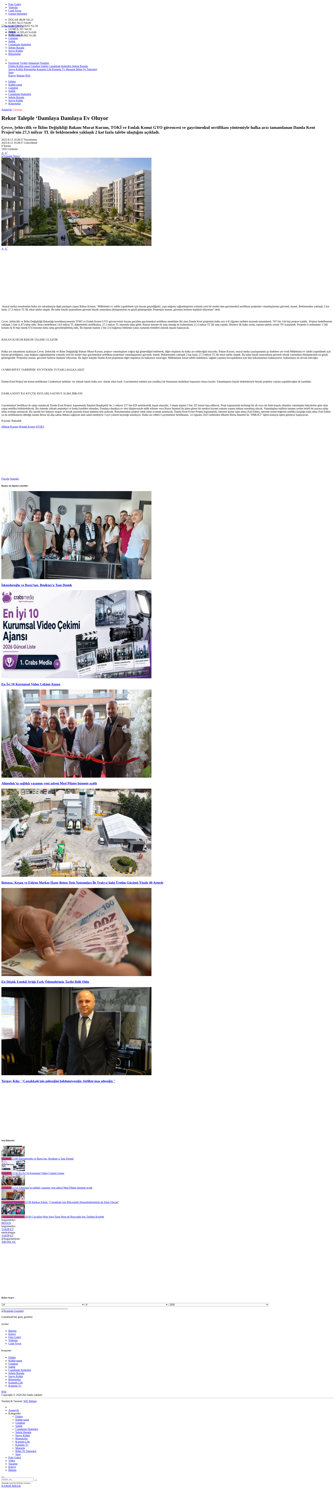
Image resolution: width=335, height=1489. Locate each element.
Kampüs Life (43, 69)
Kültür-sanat (15, 35)
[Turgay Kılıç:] (76, 1074)
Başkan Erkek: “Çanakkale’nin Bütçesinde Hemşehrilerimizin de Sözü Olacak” (72, 1202)
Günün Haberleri (17, 13)
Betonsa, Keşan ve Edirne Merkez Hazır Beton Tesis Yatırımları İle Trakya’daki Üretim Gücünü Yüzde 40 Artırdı (82, 882)
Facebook (13, 63)
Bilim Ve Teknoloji (86, 69)
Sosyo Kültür (15, 50)
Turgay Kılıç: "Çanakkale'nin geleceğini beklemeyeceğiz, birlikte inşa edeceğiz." (58, 1081)
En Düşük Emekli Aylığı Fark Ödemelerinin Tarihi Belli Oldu (45, 982)
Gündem (13, 38)
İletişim (21, 75)
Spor (11, 72)
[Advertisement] (106, 277)
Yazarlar (12, 1463)
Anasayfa (6, 109)
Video (11, 1460)
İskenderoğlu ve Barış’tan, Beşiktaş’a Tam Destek (36, 585)
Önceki (5, 478)
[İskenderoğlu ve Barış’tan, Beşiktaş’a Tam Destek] (76, 578)
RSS (27, 75)
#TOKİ (40, 426)
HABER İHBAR (11, 1485)
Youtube (44, 63)
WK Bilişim (30, 1401)
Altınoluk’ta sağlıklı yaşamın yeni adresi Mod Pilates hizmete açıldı (49, 783)
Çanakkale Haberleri (19, 44)
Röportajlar (14, 53)
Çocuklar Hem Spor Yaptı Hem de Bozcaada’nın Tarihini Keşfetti (64, 1216)
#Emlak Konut (27, 426)
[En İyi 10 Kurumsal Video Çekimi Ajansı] (76, 677)
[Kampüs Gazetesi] (12, 25)
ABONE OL (8, 1241)
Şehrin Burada (16, 47)
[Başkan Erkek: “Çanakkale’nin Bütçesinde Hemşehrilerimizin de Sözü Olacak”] (13, 1199)
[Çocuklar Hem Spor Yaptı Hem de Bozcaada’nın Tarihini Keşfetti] (13, 1213)
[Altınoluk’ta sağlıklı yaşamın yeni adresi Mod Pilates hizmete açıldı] (76, 776)
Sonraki (14, 478)
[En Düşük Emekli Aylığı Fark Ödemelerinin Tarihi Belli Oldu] (76, 975)
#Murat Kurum (9, 426)
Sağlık (11, 41)
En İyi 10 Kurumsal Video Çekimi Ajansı (30, 684)
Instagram (33, 63)
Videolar (13, 7)
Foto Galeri (14, 4)
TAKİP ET (7, 1229)
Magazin (70, 69)
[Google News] (10, 156)
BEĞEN (6, 1223)
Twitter (24, 63)
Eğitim (12, 31)
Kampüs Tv (58, 69)
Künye (12, 75)
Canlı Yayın (14, 10)
